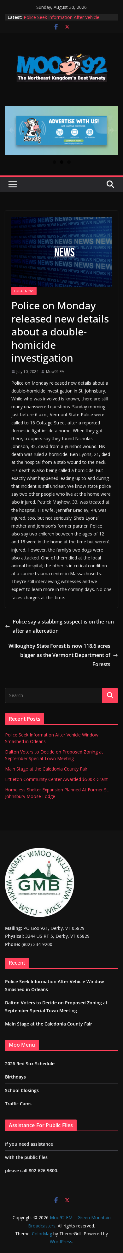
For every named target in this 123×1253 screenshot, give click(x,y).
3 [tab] (69, 162)
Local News (24, 291)
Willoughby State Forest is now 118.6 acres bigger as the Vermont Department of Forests (59, 655)
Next (111, 129)
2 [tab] (61, 162)
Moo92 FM (55, 371)
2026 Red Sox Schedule (30, 1064)
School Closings (22, 1090)
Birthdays (15, 1077)
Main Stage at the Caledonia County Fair (46, 769)
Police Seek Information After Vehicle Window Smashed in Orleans (61, 20)
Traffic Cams (18, 1104)
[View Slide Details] (61, 130)
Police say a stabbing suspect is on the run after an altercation (63, 626)
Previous (12, 129)
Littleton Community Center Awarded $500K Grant (56, 779)
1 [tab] (54, 162)
